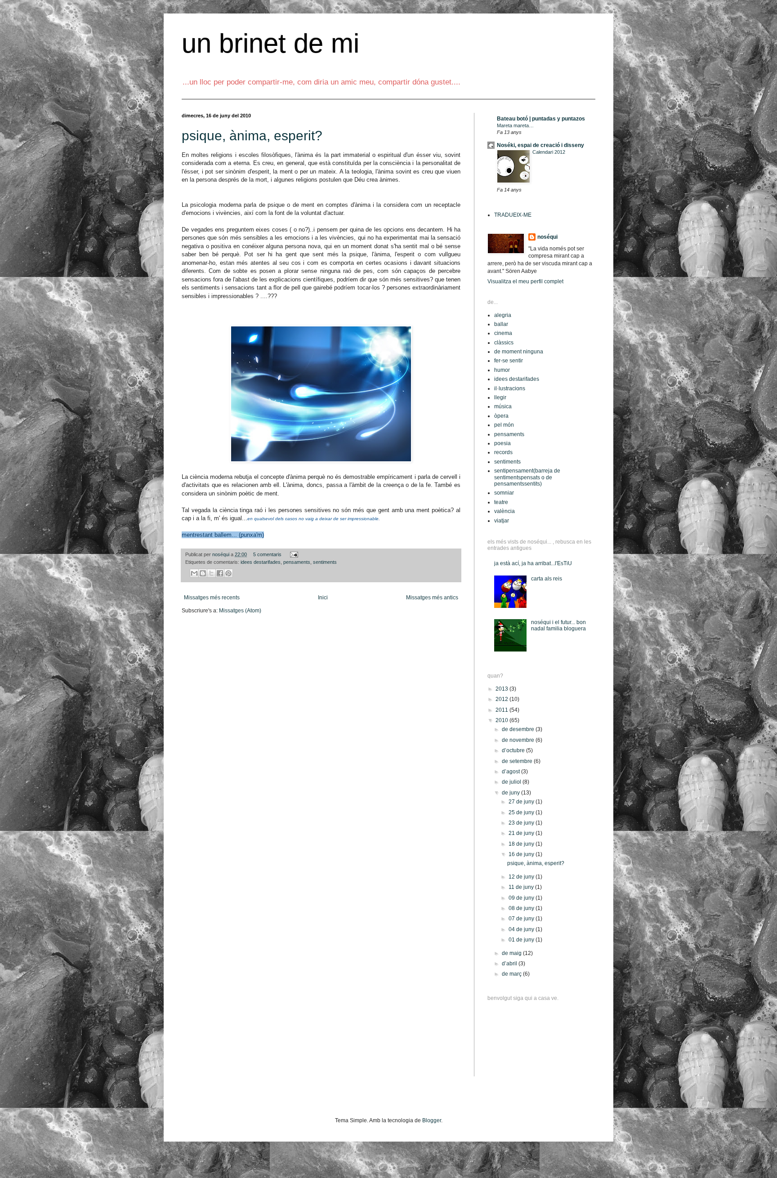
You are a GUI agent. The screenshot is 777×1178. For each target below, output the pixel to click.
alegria (502, 315)
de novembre (519, 740)
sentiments (325, 562)
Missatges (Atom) (240, 610)
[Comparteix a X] (211, 573)
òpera (501, 416)
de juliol (512, 782)
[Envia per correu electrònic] (194, 573)
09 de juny (522, 898)
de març (512, 974)
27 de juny (522, 802)
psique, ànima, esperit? (252, 135)
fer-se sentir (508, 360)
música (503, 406)
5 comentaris (267, 554)
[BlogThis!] (202, 573)
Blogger (431, 1120)
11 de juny (522, 887)
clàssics (504, 342)
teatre (501, 502)
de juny (511, 793)
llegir (500, 397)
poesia (502, 443)
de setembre (518, 761)
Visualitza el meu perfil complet (525, 281)
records (503, 452)
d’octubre (514, 750)
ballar (501, 324)
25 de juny (522, 812)
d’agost (511, 771)
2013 (502, 689)
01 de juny (522, 940)
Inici (323, 597)
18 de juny (522, 844)
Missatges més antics (432, 597)
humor (502, 370)
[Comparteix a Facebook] (219, 573)
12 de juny (522, 877)
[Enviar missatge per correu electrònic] (293, 554)
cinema (503, 333)
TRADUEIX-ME (512, 215)
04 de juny (522, 929)
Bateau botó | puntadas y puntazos (541, 119)
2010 (502, 720)
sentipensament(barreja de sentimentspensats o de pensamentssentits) (527, 477)
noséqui (221, 554)
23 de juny (522, 823)
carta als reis (546, 579)
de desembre (519, 729)
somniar (504, 493)
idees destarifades (261, 562)
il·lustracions (509, 388)
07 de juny (522, 918)
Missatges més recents (212, 597)
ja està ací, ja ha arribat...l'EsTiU (533, 563)
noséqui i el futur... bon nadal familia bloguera (558, 625)
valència (504, 511)
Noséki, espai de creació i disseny (540, 145)
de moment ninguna (518, 351)
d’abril (510, 963)
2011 (502, 710)
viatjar (501, 521)
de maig (512, 953)
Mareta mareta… (515, 125)
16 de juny (522, 854)
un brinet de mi (270, 43)
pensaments (296, 562)
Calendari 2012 (548, 152)
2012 (502, 699)
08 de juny (522, 908)
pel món (504, 425)
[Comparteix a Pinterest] (228, 573)
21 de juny (522, 833)
